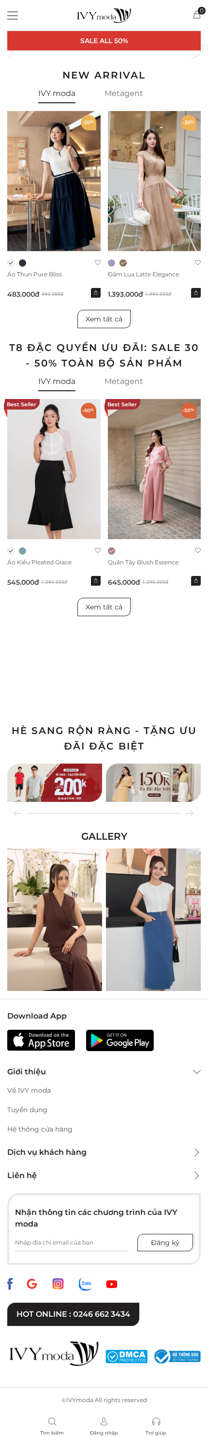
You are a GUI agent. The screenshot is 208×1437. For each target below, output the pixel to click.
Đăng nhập (104, 1433)
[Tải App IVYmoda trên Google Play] (120, 1040)
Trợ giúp (156, 1433)
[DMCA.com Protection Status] (126, 1356)
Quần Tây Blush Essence (143, 562)
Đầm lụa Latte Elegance (143, 274)
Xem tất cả (104, 319)
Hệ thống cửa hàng (40, 1129)
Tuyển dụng (27, 1109)
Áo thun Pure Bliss (34, 274)
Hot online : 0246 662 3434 (73, 1314)
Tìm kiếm (52, 1433)
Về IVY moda (29, 1090)
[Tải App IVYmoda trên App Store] (41, 1040)
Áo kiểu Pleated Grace (39, 562)
